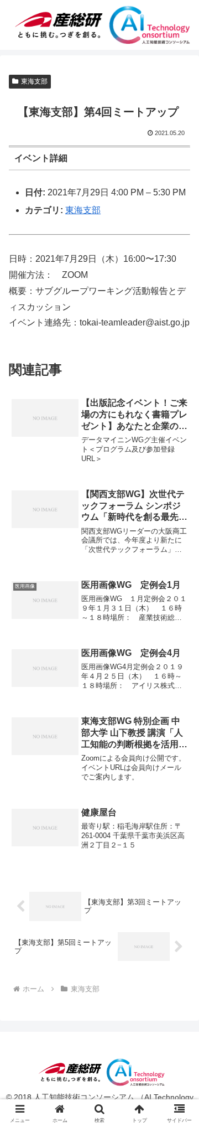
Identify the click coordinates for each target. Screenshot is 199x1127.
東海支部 (34, 81)
